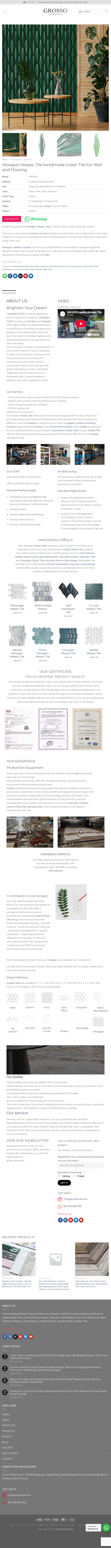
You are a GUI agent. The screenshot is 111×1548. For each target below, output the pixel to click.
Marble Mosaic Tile (94, 651)
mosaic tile (26, 415)
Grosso (10, 788)
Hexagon (47, 206)
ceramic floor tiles (17, 806)
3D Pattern (13, 1030)
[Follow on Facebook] (60, 1220)
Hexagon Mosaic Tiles (38, 226)
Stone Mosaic (65, 1321)
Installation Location (12, 269)
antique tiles (35, 806)
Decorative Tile (63, 266)
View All (17, 612)
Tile (51, 181)
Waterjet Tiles (87, 556)
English (86, 11)
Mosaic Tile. (80, 1321)
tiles (47, 254)
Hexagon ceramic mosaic (16, 247)
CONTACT (7, 1458)
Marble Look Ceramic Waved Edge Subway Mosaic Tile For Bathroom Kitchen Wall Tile (17, 1284)
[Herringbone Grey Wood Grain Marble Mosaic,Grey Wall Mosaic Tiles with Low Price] (92, 1259)
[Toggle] (108, 1453)
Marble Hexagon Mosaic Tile (17, 653)
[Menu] (4, 11)
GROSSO (66, 1313)
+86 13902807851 (72, 1206)
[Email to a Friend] (20, 275)
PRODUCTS (8, 1425)
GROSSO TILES (15, 313)
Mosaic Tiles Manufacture (33, 1313)
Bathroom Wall (32, 266)
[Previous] (8, 77)
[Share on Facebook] (10, 275)
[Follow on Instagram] (65, 1220)
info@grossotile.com (75, 1199)
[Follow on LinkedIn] (76, 1220)
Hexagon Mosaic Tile (68, 651)
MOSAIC (42, 896)
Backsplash (18, 266)
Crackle (27, 159)
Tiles (50, 269)
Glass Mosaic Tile (73, 549)
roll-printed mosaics (60, 426)
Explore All (76, 266)
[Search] (106, 11)
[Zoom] (6, 127)
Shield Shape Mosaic (43, 607)
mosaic (83, 426)
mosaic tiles (40, 545)
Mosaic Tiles (47, 1317)
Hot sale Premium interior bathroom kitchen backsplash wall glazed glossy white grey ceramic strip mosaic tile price (54, 1285)
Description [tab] (9, 293)
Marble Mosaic (23, 556)
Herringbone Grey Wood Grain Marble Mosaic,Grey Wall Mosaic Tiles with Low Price (91, 1284)
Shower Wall (41, 269)
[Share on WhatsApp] (4, 275)
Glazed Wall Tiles (90, 266)
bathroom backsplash (82, 564)
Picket (64, 1031)
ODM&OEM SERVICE (55, 854)
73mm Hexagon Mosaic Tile (43, 653)
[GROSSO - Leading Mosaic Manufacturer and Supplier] (55, 11)
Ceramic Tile (39, 497)
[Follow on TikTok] (15, 1336)
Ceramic (44, 266)
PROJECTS (8, 1431)
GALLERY (7, 1447)
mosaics (46, 321)
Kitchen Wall (28, 269)
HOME (6, 1414)
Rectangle (82, 1028)
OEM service (55, 870)
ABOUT (6, 1419)
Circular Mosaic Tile (94, 607)
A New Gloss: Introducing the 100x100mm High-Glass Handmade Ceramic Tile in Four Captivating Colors (59, 1356)
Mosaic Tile (94, 430)
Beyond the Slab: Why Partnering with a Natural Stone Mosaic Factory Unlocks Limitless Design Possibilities (55, 1380)
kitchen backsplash (57, 564)
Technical (16, 159)
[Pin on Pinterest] (25, 275)
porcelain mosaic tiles (65, 430)
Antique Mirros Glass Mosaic (62, 560)
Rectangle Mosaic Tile (17, 607)
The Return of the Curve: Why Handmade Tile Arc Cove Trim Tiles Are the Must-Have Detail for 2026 (58, 1392)
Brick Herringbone (100, 1009)
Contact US (11, 218)
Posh (13, 1007)
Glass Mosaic (87, 553)
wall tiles (73, 803)
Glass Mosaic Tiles (12, 1317)
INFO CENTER (10, 1453)
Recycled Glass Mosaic (45, 556)
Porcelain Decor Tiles (33, 560)
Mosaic (18, 1321)
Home (5, 159)
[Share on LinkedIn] (30, 275)
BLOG (5, 1442)
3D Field (30, 1028)
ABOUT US (17, 301)
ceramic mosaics (39, 233)
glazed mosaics (76, 423)
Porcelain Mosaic (69, 556)
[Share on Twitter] (15, 275)
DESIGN (6, 1436)
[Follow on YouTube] (81, 1220)
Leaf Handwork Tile (68, 609)
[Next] (103, 77)
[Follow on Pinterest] (70, 1220)
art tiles (31, 321)
